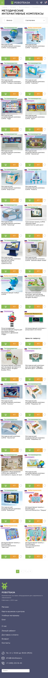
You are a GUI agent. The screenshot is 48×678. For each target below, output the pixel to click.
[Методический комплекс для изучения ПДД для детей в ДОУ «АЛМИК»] (36, 357)
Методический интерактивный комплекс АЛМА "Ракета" (35, 188)
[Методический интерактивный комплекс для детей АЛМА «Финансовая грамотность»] (12, 249)
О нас (4, 626)
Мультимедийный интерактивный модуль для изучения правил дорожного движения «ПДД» (11, 331)
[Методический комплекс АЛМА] (12, 428)
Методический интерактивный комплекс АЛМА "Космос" (11, 402)
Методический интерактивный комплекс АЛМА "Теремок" (35, 46)
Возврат (5, 639)
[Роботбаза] (20, 2)
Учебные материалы (10, 615)
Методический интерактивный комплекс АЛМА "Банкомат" (11, 509)
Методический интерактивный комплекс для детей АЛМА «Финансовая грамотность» (11, 260)
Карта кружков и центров (13, 611)
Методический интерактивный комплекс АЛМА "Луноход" (11, 223)
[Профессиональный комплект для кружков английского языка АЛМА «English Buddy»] (36, 284)
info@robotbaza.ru (14, 658)
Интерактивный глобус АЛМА (10, 293)
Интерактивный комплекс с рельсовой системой (35, 329)
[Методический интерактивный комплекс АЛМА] (36, 36)
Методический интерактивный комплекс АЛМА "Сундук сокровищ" (11, 81)
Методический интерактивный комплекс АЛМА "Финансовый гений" (36, 259)
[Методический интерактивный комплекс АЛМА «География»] (12, 36)
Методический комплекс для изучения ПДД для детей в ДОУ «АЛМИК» (34, 367)
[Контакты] (41, 2)
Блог (4, 619)
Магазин (5, 607)
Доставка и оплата (10, 635)
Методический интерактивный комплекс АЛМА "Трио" (11, 152)
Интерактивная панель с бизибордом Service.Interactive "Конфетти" (34, 545)
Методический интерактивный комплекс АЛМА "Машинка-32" (35, 402)
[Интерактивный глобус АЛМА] (12, 284)
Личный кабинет (9, 631)
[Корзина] (45, 2)
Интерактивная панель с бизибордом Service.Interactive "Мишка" (35, 509)
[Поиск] (37, 2)
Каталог (2, 2)
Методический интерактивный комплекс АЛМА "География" (35, 473)
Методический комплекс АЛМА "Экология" (10, 437)
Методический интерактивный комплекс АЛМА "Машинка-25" (35, 438)
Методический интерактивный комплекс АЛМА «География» (11, 46)
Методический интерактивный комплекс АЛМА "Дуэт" (35, 117)
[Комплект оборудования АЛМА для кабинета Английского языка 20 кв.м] (12, 463)
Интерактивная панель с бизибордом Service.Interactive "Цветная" (10, 545)
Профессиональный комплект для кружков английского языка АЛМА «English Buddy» (35, 295)
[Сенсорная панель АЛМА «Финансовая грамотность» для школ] (36, 213)
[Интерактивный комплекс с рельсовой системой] (36, 319)
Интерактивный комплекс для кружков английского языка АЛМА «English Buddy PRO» (11, 368)
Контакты (6, 643)
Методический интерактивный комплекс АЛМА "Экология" (35, 152)
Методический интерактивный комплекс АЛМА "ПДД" (11, 117)
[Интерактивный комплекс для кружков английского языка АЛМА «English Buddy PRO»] (12, 357)
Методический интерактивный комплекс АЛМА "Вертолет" (11, 188)
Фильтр (9, 20)
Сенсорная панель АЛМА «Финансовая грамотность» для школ (35, 223)
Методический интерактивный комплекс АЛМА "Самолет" (35, 81)
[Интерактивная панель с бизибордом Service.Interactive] (36, 499)
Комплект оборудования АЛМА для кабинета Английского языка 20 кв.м (11, 473)
